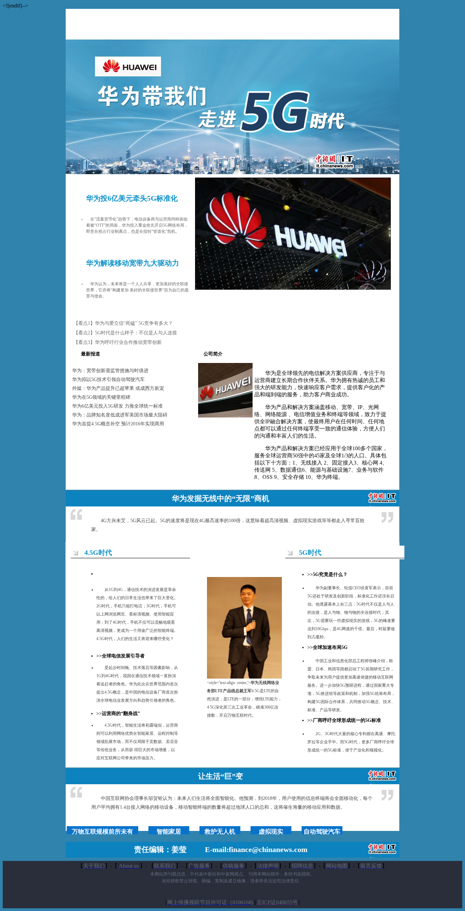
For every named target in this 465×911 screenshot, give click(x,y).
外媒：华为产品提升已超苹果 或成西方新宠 (118, 388)
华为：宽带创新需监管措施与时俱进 (110, 370)
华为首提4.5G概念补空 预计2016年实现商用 (118, 423)
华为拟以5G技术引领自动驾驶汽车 (108, 379)
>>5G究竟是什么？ (327, 574)
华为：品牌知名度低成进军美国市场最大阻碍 (119, 414)
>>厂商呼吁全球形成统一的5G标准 (344, 720)
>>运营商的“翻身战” (118, 713)
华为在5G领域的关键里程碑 (101, 397)
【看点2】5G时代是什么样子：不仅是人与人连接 (125, 332)
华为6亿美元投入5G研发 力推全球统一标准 (117, 406)
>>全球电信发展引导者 (120, 655)
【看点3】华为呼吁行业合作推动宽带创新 (118, 342)
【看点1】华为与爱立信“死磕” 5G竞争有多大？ (123, 323)
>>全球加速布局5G (327, 647)
